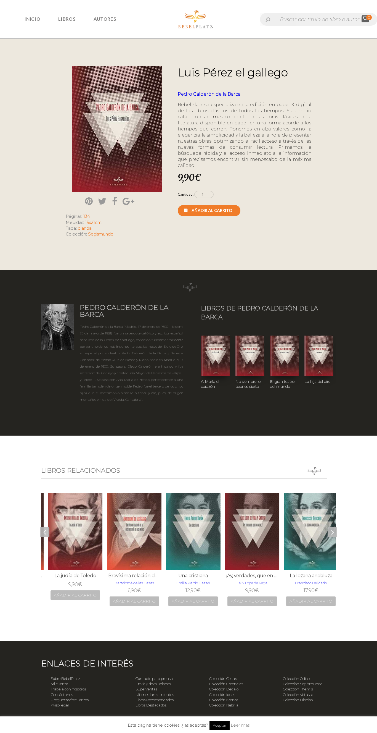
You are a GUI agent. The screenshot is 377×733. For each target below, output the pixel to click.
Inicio (32, 19)
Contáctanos (62, 694)
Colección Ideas (222, 694)
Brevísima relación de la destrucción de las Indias (130, 575)
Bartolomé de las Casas (130, 583)
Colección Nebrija (223, 705)
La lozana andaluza (306, 575)
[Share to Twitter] (102, 201)
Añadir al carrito (212, 210)
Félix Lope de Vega (247, 583)
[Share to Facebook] (114, 201)
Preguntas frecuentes (70, 700)
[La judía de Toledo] (71, 531)
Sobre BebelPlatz (65, 678)
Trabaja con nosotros (68, 689)
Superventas (146, 689)
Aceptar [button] (219, 725)
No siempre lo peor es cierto (248, 384)
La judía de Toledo (71, 575)
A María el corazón (210, 384)
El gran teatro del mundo (282, 384)
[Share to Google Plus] (128, 201)
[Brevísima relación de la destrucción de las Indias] (129, 531)
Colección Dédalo (223, 689)
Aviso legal (60, 705)
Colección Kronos (223, 700)
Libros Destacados (151, 705)
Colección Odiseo (297, 678)
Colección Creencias (226, 684)
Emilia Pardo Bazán (189, 583)
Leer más (240, 725)
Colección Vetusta (298, 694)
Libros (67, 19)
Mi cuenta (59, 684)
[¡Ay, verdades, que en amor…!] (248, 531)
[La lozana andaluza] (306, 531)
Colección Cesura (223, 678)
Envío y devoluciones (153, 684)
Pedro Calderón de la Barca (209, 94)
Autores (105, 19)
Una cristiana (188, 575)
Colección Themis (298, 689)
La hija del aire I (318, 381)
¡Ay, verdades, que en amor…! (248, 575)
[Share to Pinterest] (89, 201)
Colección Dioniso (298, 700)
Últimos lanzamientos (155, 694)
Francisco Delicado (306, 583)
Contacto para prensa (154, 678)
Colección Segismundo (302, 684)
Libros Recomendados (155, 700)
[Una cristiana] (188, 531)
